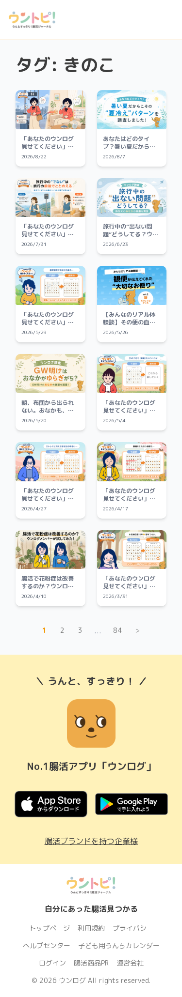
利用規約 (91, 928)
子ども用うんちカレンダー (119, 945)
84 (117, 630)
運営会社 (130, 962)
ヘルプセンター (46, 945)
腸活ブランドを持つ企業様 (91, 841)
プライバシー (133, 928)
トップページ (49, 928)
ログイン (52, 962)
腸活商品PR (91, 962)
